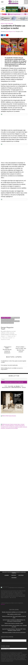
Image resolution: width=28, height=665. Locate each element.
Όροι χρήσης (21, 575)
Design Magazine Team (10, 31)
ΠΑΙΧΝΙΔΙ (11, 322)
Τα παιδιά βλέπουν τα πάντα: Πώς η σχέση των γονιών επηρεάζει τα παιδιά (13, 361)
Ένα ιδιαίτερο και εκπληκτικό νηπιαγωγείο (7, 351)
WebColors (3, 604)
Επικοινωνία (14, 577)
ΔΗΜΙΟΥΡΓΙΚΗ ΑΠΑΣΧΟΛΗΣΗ (7, 319)
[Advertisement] (14, 555)
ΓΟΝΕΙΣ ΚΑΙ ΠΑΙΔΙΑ (15, 317)
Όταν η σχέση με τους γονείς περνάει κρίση (9, 365)
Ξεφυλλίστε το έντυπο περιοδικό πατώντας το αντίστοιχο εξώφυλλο (14, 572)
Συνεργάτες (13, 575)
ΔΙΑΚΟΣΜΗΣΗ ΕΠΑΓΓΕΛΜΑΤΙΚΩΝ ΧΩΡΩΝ (10, 321)
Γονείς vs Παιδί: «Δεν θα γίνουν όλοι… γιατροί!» (21, 350)
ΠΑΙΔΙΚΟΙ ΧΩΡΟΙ (4, 322)
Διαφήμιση (7, 575)
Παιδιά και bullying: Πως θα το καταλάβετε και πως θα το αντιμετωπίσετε (12, 369)
